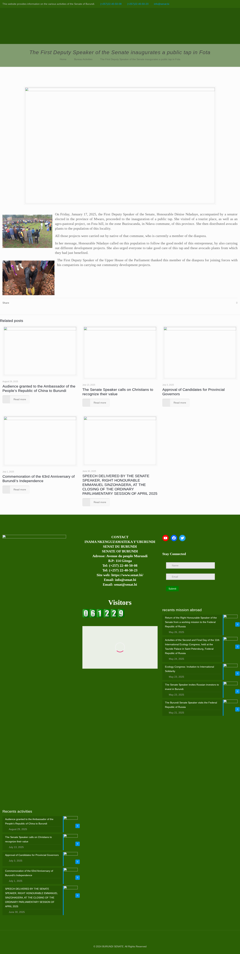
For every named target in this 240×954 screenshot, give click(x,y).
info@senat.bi (161, 3)
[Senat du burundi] (103, 616)
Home (63, 59)
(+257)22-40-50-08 (111, 3)
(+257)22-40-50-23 (137, 3)
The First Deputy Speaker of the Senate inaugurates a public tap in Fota (140, 59)
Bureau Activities (83, 59)
